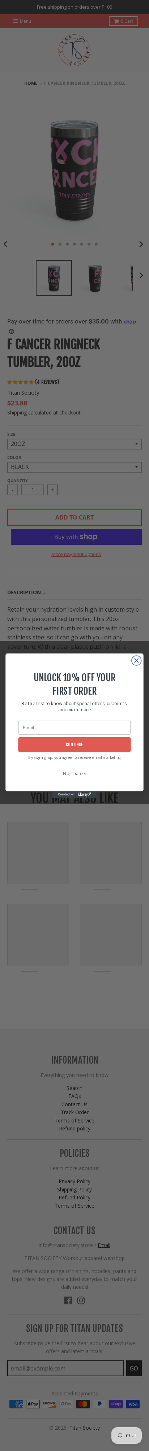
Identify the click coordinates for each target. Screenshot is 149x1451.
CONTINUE (74, 744)
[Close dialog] (136, 660)
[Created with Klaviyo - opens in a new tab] (74, 794)
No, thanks (74, 773)
